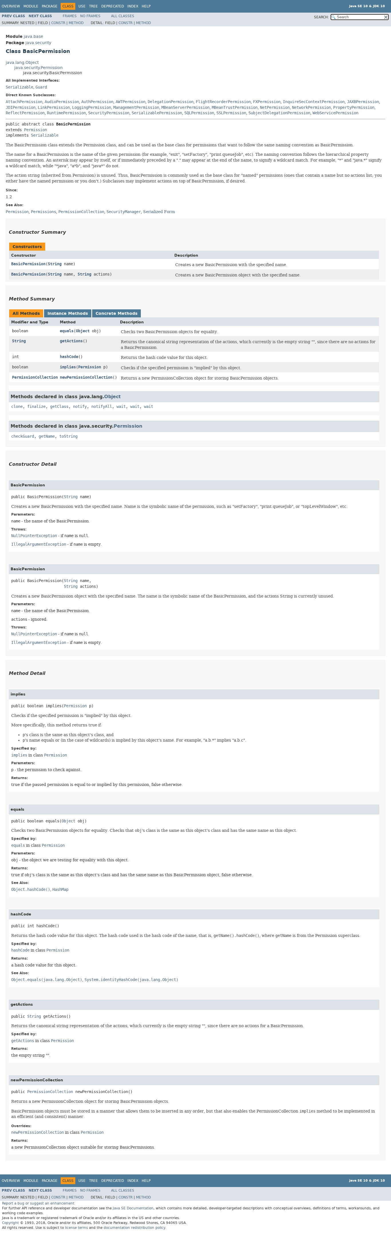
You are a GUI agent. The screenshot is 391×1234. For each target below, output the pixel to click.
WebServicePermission (335, 113)
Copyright (10, 1223)
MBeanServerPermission (185, 107)
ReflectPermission (25, 113)
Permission (35, 129)
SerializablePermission (157, 113)
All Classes (122, 16)
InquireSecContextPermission (314, 101)
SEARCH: (321, 17)
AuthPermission (97, 101)
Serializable (19, 87)
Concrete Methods (116, 313)
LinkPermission (54, 107)
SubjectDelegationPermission (279, 113)
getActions (71, 341)
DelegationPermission (170, 101)
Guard (41, 87)
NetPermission (275, 107)
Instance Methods (68, 313)
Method (76, 23)
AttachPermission (24, 101)
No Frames (90, 16)
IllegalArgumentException (38, 544)
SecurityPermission (108, 113)
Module (30, 6)
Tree (93, 6)
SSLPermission (231, 113)
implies (68, 367)
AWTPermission (130, 101)
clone (17, 406)
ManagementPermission (136, 107)
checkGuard (22, 436)
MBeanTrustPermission (235, 107)
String (55, 264)
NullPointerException (34, 535)
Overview (11, 6)
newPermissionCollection (86, 377)
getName (47, 436)
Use (82, 6)
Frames (70, 16)
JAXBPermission (363, 101)
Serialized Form (159, 211)
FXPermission (267, 101)
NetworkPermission (311, 107)
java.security (38, 42)
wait (121, 406)
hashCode (69, 356)
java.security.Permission (38, 67)
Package (50, 6)
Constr (58, 23)
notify (80, 406)
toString (68, 436)
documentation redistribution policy (134, 1228)
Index (132, 6)
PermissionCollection (35, 377)
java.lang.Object (22, 62)
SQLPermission (199, 113)
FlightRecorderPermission (223, 101)
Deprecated (112, 6)
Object (83, 331)
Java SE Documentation (133, 1208)
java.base (33, 36)
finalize (36, 406)
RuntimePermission (66, 113)
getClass (59, 406)
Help (146, 6)
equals (67, 331)
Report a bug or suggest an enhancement (38, 1203)
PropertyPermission (353, 107)
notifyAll (101, 406)
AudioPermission (62, 101)
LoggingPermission (91, 107)
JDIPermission (20, 107)
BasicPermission (28, 264)
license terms (76, 1228)
